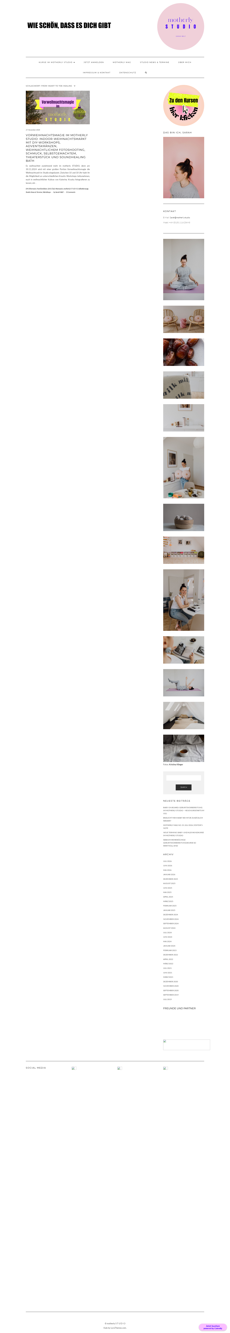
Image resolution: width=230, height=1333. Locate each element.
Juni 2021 (167, 972)
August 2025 (169, 883)
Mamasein (59, 189)
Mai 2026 (167, 870)
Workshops (47, 192)
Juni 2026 (167, 865)
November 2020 (171, 986)
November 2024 (171, 919)
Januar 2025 (169, 910)
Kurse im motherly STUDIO (56, 62)
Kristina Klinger (176, 764)
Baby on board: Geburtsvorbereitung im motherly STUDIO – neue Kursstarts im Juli (183, 810)
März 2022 (168, 963)
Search (183, 787)
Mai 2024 (167, 941)
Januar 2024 (169, 946)
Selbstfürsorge (83, 189)
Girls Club (51, 189)
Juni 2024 (167, 937)
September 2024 (171, 923)
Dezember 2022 (170, 955)
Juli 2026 (167, 861)
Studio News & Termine (154, 62)
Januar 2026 (169, 874)
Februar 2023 (169, 950)
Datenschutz (127, 72)
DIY (27, 189)
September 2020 (171, 990)
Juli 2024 (167, 932)
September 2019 (171, 995)
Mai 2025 (167, 892)
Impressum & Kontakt (96, 72)
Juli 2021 (167, 968)
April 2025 (168, 897)
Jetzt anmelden (94, 62)
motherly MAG (122, 62)
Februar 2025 (169, 905)
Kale (106, 1328)
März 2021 (168, 977)
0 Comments (70, 192)
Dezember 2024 (170, 914)
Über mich (184, 62)
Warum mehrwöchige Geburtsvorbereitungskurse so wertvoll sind (179, 843)
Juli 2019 (167, 999)
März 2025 (168, 901)
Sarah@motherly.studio (180, 217)
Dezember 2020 (170, 981)
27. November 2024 (33, 130)
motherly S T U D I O (71, 189)
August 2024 (169, 928)
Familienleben (42, 189)
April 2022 (168, 959)
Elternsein (32, 189)
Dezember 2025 (170, 879)
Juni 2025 (167, 888)
